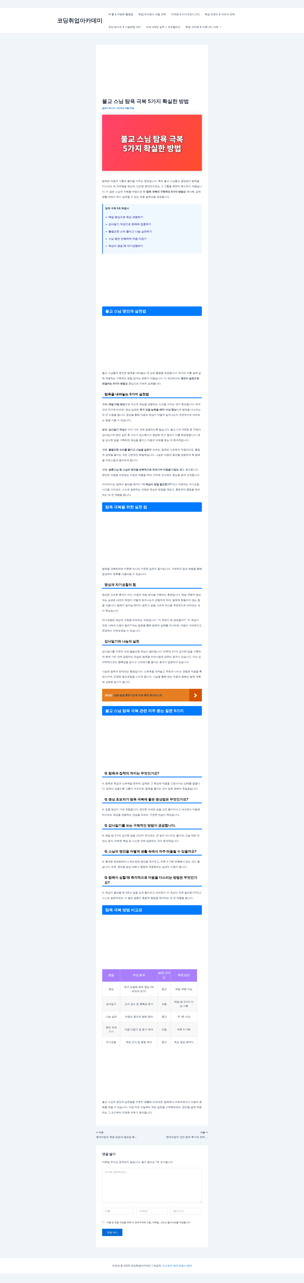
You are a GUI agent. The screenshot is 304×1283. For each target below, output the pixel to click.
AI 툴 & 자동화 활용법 (120, 14)
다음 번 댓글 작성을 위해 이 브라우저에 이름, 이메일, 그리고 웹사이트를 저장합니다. (149, 1222)
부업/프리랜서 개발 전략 (152, 14)
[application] (219, 27)
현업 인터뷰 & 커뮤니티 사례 (202, 26)
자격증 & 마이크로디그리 (185, 14)
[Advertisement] (152, 75)
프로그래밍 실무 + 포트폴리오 (163, 26)
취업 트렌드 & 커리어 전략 (220, 14)
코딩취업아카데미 (80, 20)
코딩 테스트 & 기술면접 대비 (124, 26)
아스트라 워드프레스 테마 (177, 1265)
